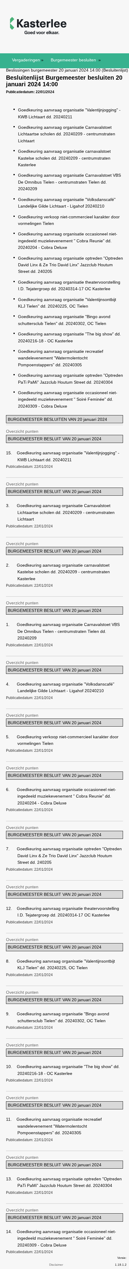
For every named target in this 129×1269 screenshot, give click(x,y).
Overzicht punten (22, 431)
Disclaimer (56, 1264)
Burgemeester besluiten (74, 60)
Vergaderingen (26, 60)
